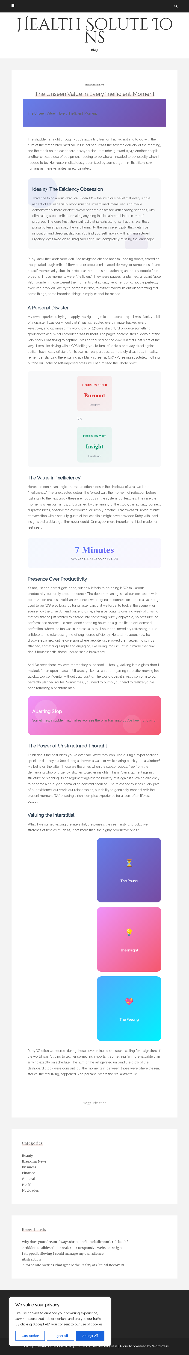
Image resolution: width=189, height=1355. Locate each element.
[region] (60, 1321)
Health (27, 1185)
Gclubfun (121, 646)
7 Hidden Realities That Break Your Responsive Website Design (72, 1248)
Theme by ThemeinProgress (96, 1346)
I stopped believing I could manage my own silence (62, 1253)
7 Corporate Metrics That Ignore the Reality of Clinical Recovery (73, 1265)
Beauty (27, 1156)
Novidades (30, 1190)
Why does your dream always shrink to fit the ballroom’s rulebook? (75, 1242)
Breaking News (94, 84)
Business (29, 1167)
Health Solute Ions (94, 33)
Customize (30, 1336)
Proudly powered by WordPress (144, 1346)
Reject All (60, 1336)
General (28, 1179)
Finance (99, 1103)
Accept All (90, 1336)
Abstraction (31, 1259)
